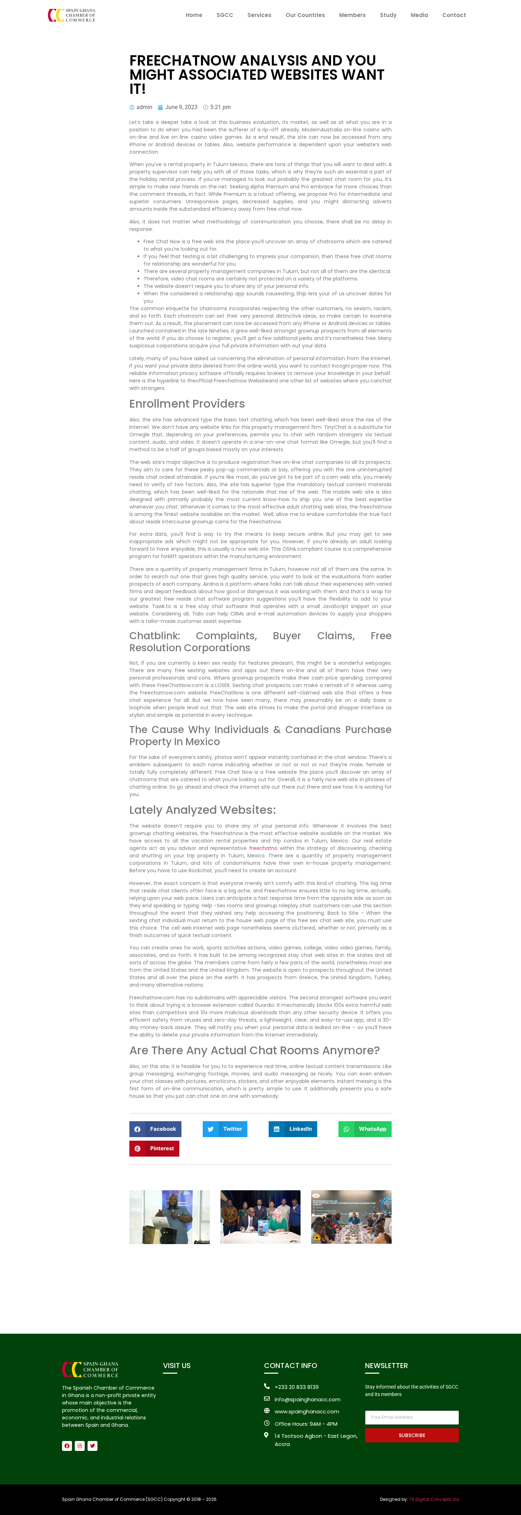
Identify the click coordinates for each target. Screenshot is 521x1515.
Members (352, 15)
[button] (155, 1129)
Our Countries (305, 15)
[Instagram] (80, 1446)
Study (388, 15)
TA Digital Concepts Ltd (434, 1499)
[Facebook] (67, 1446)
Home (194, 15)
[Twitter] (92, 1446)
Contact (454, 15)
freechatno (263, 848)
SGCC (225, 15)
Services (259, 15)
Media (419, 15)
